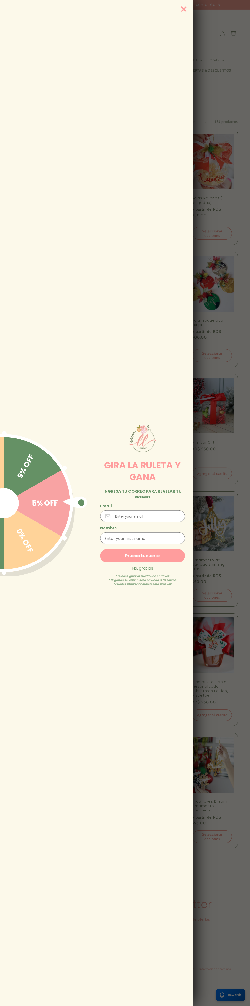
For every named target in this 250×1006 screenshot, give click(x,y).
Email (106, 506)
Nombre (108, 528)
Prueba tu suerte (142, 556)
